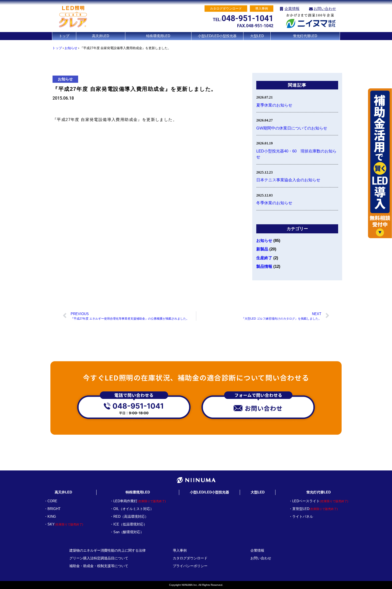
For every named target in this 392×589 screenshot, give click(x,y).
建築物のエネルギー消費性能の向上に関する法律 (107, 550)
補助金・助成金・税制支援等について (98, 566)
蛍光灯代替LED (305, 36)
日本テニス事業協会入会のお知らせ (288, 180)
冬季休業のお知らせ (274, 203)
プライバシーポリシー (190, 566)
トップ (64, 36)
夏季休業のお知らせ (274, 105)
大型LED (257, 36)
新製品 (262, 249)
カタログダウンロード (190, 558)
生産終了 (264, 258)
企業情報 (292, 8)
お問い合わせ (325, 8)
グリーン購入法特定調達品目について (98, 558)
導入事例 (180, 550)
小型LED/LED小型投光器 (217, 36)
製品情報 (264, 266)
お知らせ (71, 48)
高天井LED (100, 36)
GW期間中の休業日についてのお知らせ (291, 128)
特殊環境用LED (158, 36)
